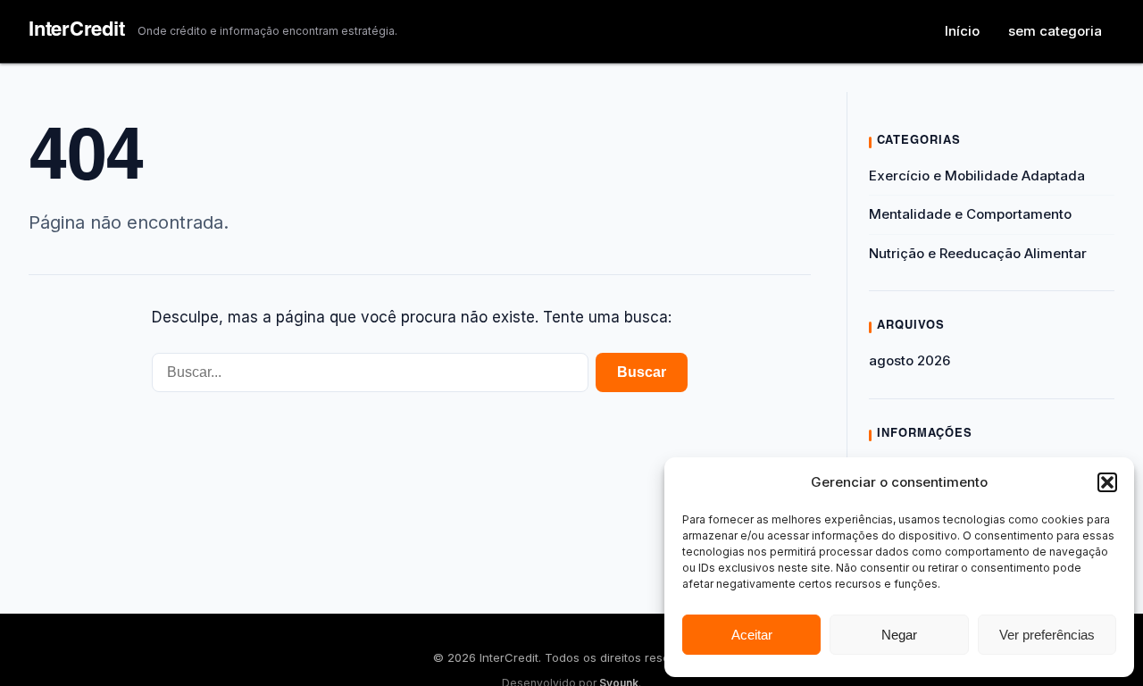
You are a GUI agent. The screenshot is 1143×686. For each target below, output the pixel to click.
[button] (1107, 482)
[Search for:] (370, 372)
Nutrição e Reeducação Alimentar (978, 253)
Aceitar (751, 634)
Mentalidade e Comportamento (970, 213)
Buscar (641, 372)
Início (962, 30)
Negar (899, 634)
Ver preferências (1047, 634)
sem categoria (1055, 30)
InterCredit (77, 31)
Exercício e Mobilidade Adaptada (977, 175)
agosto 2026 (909, 360)
